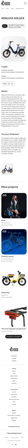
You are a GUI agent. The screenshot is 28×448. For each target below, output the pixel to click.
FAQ (14, 402)
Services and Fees (14, 399)
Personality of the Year (14, 415)
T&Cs (22, 437)
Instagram (14, 356)
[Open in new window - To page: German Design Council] (14, 433)
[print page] (9, 83)
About (14, 371)
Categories (14, 394)
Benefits (14, 397)
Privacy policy (14, 437)
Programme (14, 378)
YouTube (14, 360)
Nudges (14, 420)
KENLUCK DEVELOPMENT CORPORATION (12, 72)
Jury (14, 373)
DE (12, 444)
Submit (14, 404)
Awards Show (14, 376)
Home (2, 8)
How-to (14, 392)
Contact (14, 383)
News (14, 381)
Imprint (6, 437)
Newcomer (14, 418)
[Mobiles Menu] (25, 3)
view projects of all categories (14, 336)
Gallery (14, 413)
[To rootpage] (5, 3)
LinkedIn (14, 358)
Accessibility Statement (14, 440)
